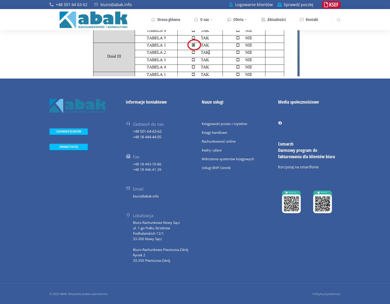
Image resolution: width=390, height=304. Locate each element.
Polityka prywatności (327, 294)
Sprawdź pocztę (298, 4)
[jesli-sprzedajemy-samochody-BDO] (195, 53)
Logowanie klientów (254, 4)
